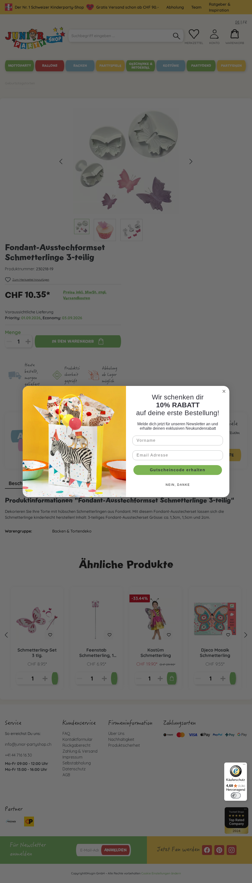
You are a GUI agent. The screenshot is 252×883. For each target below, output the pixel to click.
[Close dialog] (224, 391)
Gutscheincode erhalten (177, 470)
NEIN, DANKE (178, 485)
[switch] (236, 795)
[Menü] (244, 765)
